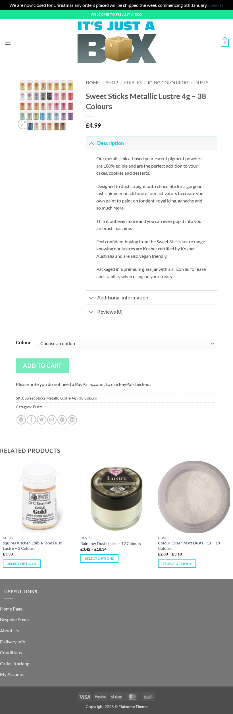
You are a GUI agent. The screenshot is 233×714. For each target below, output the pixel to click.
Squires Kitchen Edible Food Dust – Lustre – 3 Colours (34, 545)
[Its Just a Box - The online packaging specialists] (116, 43)
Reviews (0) (109, 312)
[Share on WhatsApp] (21, 419)
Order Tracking (14, 663)
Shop (112, 82)
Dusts (201, 82)
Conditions (11, 652)
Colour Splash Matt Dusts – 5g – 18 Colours (189, 545)
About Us (9, 630)
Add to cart (42, 365)
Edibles (133, 82)
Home (93, 82)
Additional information (122, 298)
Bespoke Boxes (15, 619)
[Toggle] (91, 143)
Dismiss (216, 5)
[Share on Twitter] (41, 419)
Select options (21, 563)
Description (110, 143)
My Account (12, 674)
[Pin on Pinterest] (62, 419)
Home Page (11, 608)
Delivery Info (12, 641)
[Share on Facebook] (31, 419)
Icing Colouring (168, 82)
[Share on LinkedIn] (72, 419)
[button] (7, 43)
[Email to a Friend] (52, 419)
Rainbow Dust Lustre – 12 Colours (110, 543)
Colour (23, 342)
